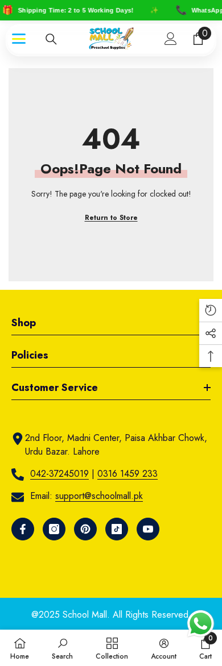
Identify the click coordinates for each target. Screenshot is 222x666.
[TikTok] (116, 529)
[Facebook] (22, 529)
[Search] (51, 39)
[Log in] (171, 38)
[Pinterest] (85, 529)
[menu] (19, 38)
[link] (62, 648)
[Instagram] (54, 529)
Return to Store (111, 218)
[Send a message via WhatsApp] (200, 623)
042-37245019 (59, 473)
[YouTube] (148, 529)
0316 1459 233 (127, 473)
